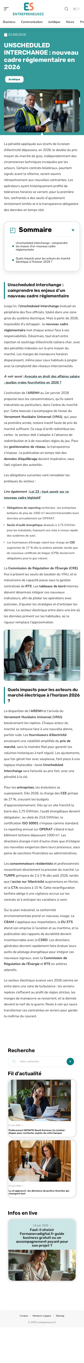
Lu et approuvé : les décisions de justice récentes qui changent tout (39, 1192)
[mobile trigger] (7, 9)
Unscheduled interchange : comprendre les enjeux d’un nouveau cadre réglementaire (42, 246)
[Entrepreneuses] (28, 9)
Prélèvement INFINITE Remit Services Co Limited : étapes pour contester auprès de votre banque (37, 1131)
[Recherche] (66, 9)
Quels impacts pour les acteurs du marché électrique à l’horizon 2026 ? (43, 260)
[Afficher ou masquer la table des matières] (63, 230)
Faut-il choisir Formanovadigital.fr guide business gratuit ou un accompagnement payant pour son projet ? (42, 1238)
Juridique (14, 79)
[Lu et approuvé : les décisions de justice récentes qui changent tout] (39, 1161)
